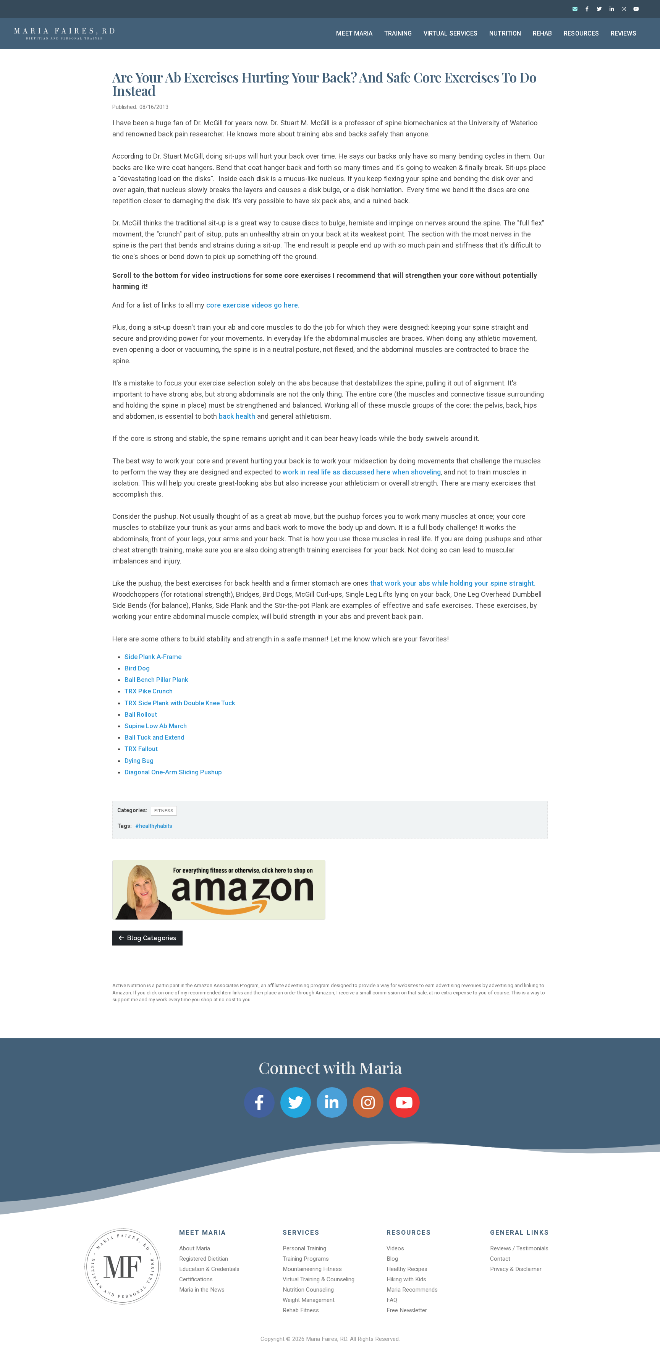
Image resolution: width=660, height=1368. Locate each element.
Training (398, 33)
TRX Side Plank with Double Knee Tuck (180, 703)
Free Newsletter (407, 1310)
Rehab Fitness (301, 1310)
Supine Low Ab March (156, 726)
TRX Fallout (141, 749)
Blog (392, 1258)
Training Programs (306, 1258)
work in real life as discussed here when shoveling (362, 472)
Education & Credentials (209, 1269)
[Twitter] (599, 9)
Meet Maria (354, 33)
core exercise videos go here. (253, 305)
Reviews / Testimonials (519, 1248)
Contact (500, 1258)
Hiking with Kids (406, 1279)
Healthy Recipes (407, 1269)
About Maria (194, 1248)
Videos (395, 1248)
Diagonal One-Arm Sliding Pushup (174, 772)
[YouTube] (636, 9)
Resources (581, 33)
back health (237, 416)
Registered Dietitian (203, 1258)
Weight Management (309, 1300)
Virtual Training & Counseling (318, 1279)
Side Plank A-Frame (153, 657)
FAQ (392, 1300)
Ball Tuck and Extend (154, 737)
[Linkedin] (611, 9)
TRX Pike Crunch (149, 691)
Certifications (196, 1279)
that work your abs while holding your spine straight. (453, 583)
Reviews (623, 33)
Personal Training (304, 1248)
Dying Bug (139, 760)
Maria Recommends (412, 1289)
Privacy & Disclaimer (516, 1269)
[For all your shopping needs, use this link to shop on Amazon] (218, 889)
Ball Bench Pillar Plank (156, 679)
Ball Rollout (141, 714)
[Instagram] (623, 9)
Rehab (542, 33)
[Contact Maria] (574, 9)
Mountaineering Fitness (312, 1269)
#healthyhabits (153, 826)
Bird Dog (137, 668)
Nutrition (505, 33)
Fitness (163, 810)
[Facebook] (587, 9)
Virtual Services (451, 33)
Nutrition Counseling (308, 1289)
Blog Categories (150, 938)
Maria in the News (202, 1289)
